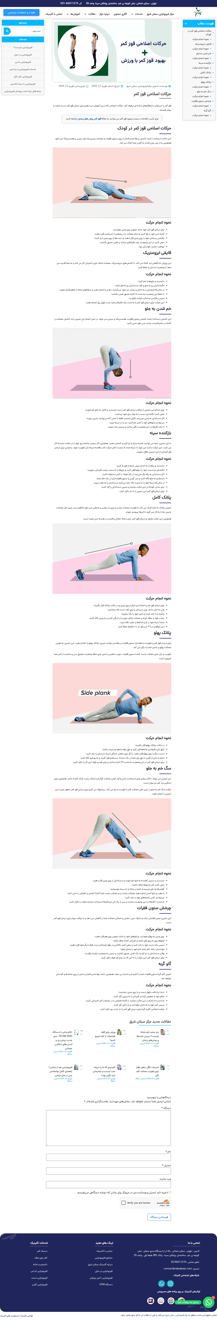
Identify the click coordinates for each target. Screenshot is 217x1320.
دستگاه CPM (106, 1284)
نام (168, 1151)
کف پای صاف (41, 1258)
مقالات (91, 14)
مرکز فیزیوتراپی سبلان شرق (160, 14)
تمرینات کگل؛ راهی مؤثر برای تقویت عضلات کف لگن (147, 1071)
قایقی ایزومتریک (203, 44)
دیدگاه (166, 1108)
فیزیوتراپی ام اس (39, 1271)
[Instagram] (170, 1283)
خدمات (139, 14)
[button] (186, 23)
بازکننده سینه (205, 63)
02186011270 (178, 1262)
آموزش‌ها (75, 14)
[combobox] (26, 31)
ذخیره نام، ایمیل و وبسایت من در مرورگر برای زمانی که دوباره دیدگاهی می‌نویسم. (122, 1192)
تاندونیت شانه (40, 1264)
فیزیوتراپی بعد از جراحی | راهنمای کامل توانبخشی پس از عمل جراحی (60, 1071)
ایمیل (166, 1165)
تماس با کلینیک (53, 14)
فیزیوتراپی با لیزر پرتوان (101, 1278)
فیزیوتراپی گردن (39, 1284)
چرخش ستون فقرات (201, 101)
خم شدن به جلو (203, 53)
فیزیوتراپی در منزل (103, 1271)
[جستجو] (7, 31)
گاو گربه (207, 110)
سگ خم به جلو (204, 91)
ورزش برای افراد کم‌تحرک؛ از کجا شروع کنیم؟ (105, 1036)
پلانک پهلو (206, 82)
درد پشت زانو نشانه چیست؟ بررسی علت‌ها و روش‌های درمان (148, 1036)
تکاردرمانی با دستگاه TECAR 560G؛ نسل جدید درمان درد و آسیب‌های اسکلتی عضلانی (62, 1040)
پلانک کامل (205, 72)
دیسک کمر (42, 1251)
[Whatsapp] (161, 1283)
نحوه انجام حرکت (200, 39)
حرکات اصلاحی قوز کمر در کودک (199, 32)
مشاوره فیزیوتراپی (103, 1258)
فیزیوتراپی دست (39, 1278)
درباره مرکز (105, 14)
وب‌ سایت (165, 1179)
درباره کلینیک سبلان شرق (100, 1264)
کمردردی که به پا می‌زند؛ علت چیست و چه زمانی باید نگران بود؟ (104, 1071)
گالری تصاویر (120, 14)
